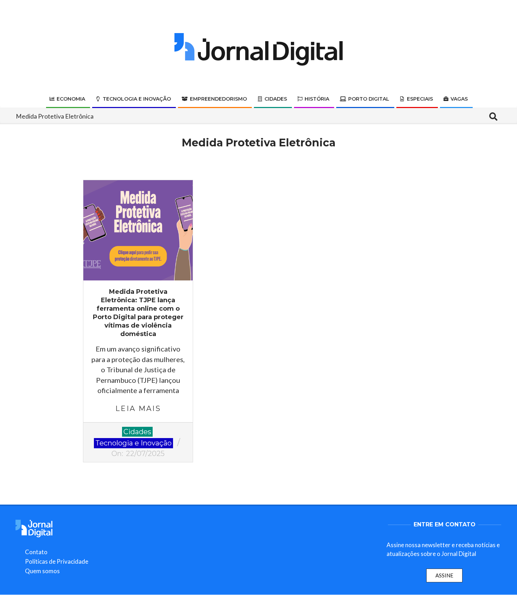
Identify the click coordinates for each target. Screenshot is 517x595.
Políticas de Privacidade (56, 561)
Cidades (137, 432)
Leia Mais (138, 408)
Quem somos (42, 571)
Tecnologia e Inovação (133, 443)
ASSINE (444, 575)
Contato (36, 552)
